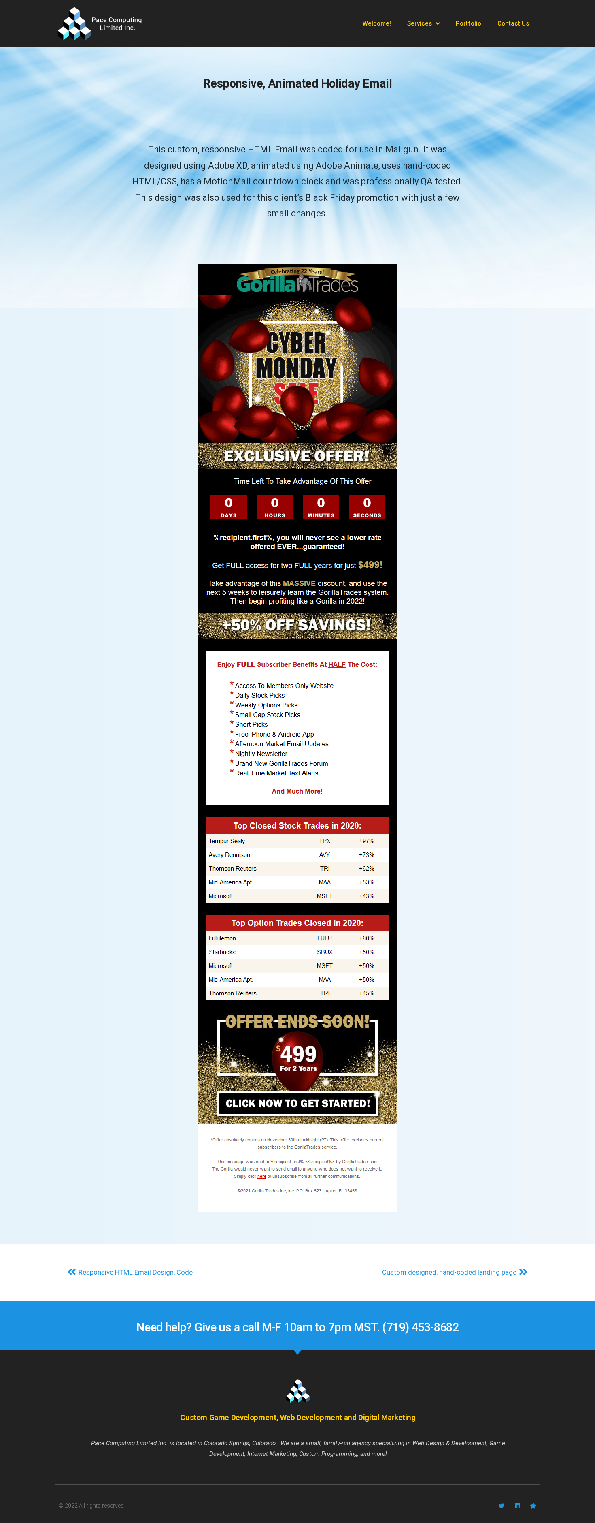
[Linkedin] (517, 1506)
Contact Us (513, 23)
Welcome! (377, 23)
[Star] (533, 1506)
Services (419, 23)
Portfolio (468, 23)
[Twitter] (502, 1506)
